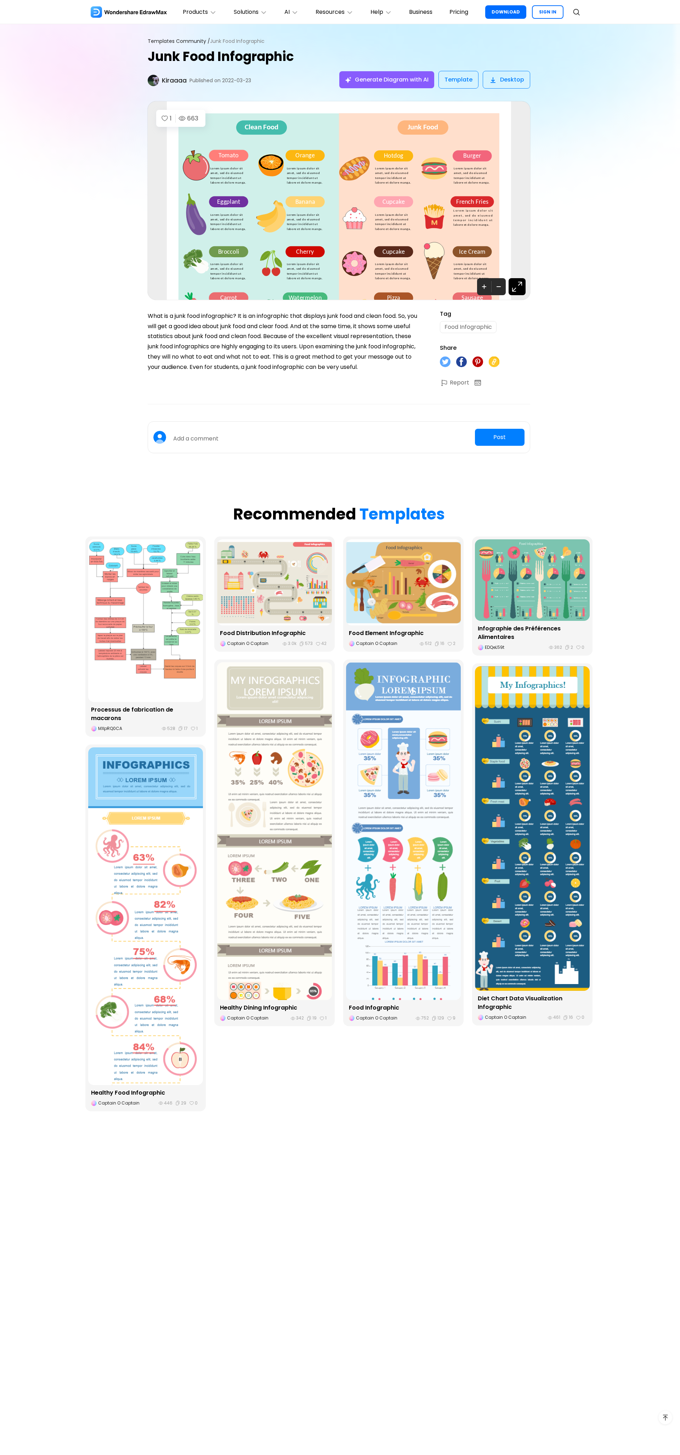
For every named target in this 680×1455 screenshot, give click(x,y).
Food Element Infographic (386, 633)
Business (420, 12)
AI (287, 12)
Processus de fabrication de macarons (132, 714)
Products (195, 12)
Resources (330, 12)
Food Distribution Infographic (263, 633)
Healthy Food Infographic (128, 1093)
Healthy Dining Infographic (258, 1008)
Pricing (458, 12)
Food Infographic (374, 1008)
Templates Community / (179, 41)
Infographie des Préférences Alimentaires (519, 632)
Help (376, 12)
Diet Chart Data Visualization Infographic (520, 1002)
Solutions (246, 12)
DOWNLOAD (506, 12)
